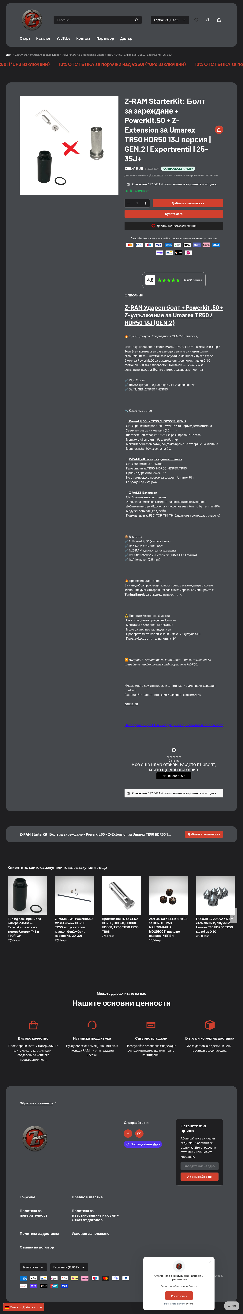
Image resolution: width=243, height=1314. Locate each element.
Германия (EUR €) (167, 20)
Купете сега (174, 214)
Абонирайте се (199, 1177)
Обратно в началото (36, 1103)
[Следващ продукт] (233, 915)
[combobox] (98, 20)
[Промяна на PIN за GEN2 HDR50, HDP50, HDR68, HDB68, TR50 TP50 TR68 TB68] (121, 895)
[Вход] (208, 20)
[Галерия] (69, 145)
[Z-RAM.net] (32, 20)
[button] (219, 20)
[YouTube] (139, 1133)
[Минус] (129, 203)
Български (30, 1267)
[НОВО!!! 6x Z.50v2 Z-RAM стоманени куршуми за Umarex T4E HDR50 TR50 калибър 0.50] (215, 895)
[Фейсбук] (128, 1133)
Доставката (156, 175)
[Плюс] (145, 203)
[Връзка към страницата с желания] (196, 20)
